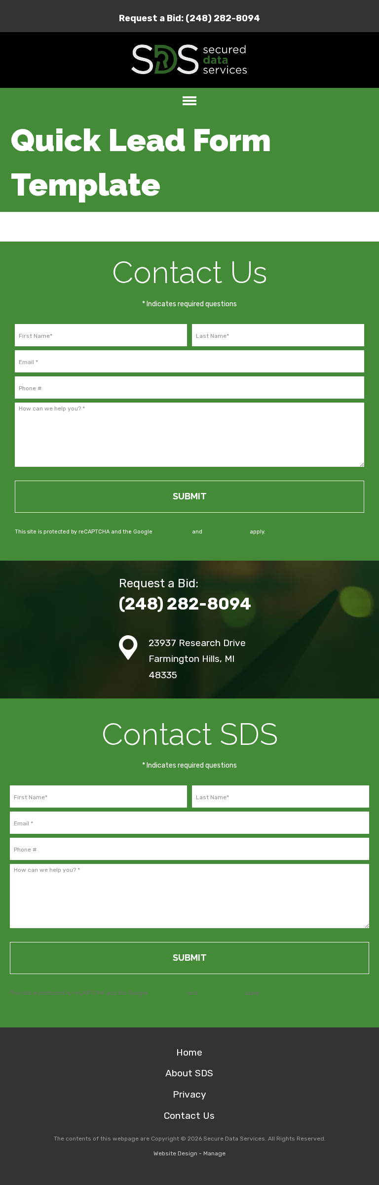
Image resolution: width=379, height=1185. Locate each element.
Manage (214, 1153)
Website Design (175, 1153)
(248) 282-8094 (223, 18)
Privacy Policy (172, 532)
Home (189, 1052)
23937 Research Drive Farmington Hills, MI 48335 (197, 659)
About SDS (189, 1073)
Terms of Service (226, 532)
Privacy (189, 1094)
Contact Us (189, 1115)
